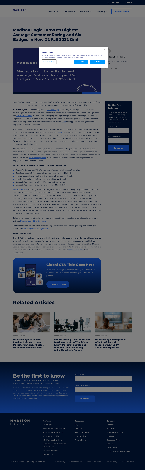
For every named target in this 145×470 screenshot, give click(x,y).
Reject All (81, 62)
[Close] (104, 49)
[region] (73, 57)
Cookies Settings (49, 62)
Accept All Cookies (97, 62)
